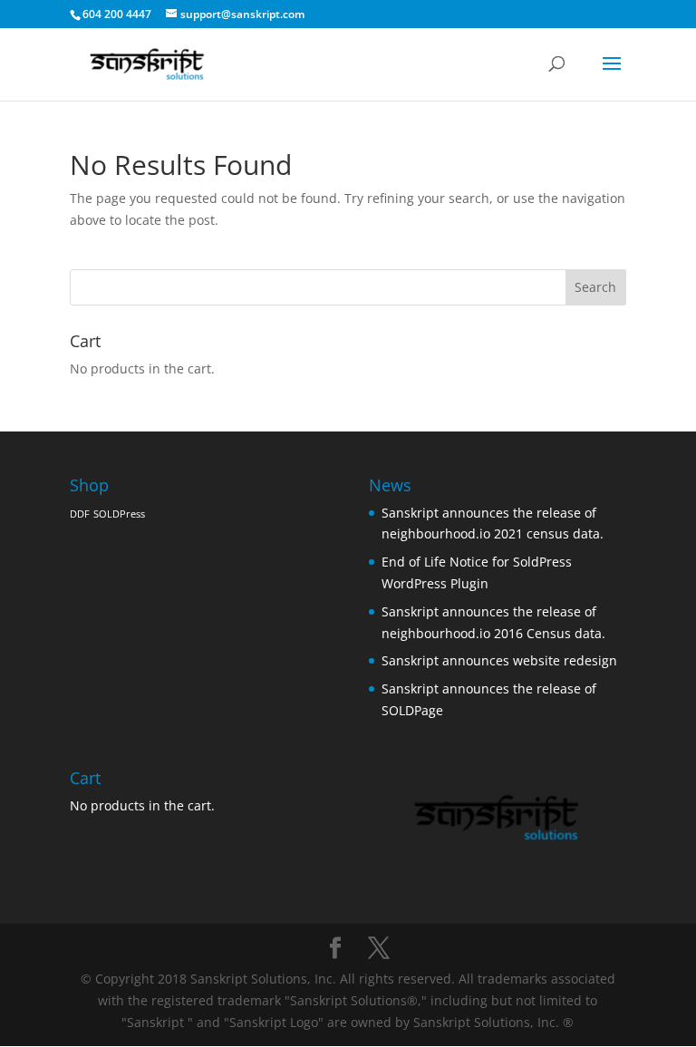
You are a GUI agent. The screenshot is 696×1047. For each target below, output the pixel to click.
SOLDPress (119, 514)
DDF (80, 514)
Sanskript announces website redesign (499, 660)
